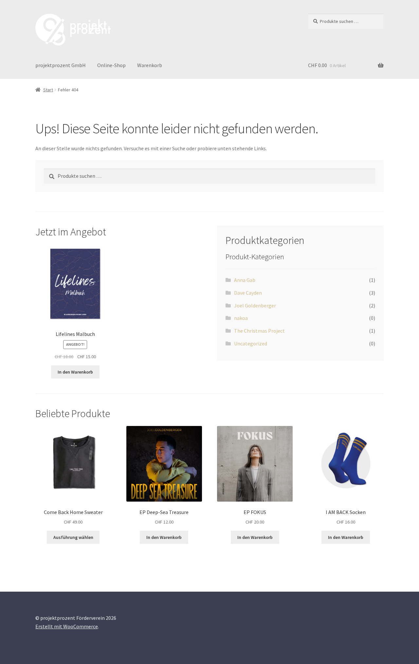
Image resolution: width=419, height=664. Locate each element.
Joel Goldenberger (255, 305)
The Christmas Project (259, 330)
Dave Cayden (248, 292)
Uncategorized (250, 343)
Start (48, 90)
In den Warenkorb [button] (75, 372)
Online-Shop (111, 65)
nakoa (241, 318)
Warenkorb (149, 65)
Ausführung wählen (73, 537)
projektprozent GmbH (60, 65)
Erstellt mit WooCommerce (66, 626)
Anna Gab (244, 280)
